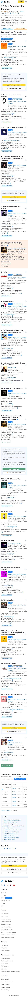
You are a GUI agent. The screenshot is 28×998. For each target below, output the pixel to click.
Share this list (5, 846)
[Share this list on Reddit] (13, 13)
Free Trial (21, 1)
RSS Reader (4, 948)
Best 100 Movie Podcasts (9, 827)
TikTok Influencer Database (8, 937)
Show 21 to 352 (8, 765)
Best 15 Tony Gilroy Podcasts (10, 822)
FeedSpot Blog (5, 990)
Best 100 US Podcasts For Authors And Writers (14, 826)
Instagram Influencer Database (9, 932)
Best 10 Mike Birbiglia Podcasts (11, 833)
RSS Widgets (4, 963)
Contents (22, 11)
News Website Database (7, 929)
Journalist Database (6, 924)
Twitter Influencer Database (8, 935)
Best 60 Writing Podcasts (9, 839)
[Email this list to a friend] (15, 13)
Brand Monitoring (5, 958)
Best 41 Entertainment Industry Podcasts (13, 829)
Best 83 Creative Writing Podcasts (11, 837)
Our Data (3, 895)
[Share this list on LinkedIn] (10, 13)
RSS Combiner (4, 966)
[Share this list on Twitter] (8, 13)
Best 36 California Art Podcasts (11, 835)
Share (2, 13)
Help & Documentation (7, 982)
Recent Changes (5, 984)
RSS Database (4, 913)
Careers (6, 898)
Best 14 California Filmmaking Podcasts (12, 820)
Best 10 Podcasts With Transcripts (11, 831)
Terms (2, 906)
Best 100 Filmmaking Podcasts (10, 824)
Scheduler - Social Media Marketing (10, 971)
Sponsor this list (20, 28)
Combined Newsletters (7, 961)
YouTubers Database (6, 927)
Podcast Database (6, 919)
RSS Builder (4, 969)
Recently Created (5, 987)
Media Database (5, 950)
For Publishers (4, 945)
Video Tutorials (5, 979)
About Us (3, 892)
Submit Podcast (7, 28)
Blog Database (5, 916)
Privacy (3, 903)
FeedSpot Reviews (6, 900)
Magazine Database (6, 921)
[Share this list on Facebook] (5, 13)
